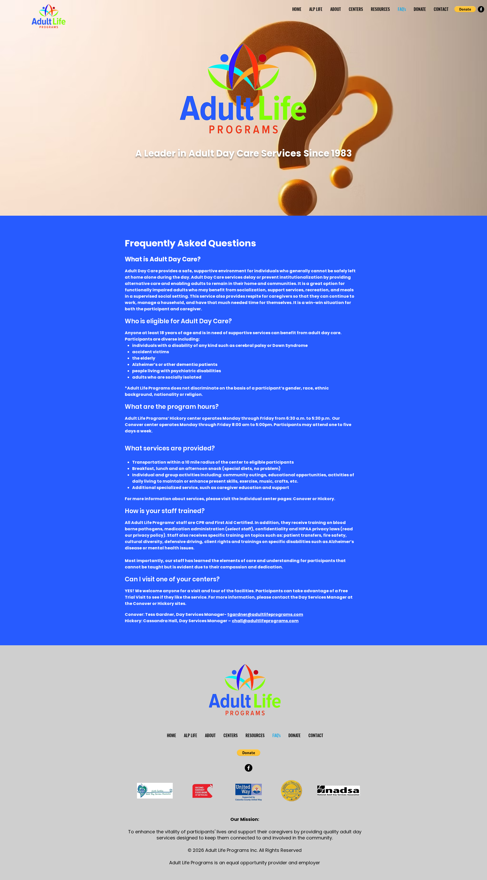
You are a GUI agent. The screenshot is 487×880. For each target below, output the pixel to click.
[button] (465, 9)
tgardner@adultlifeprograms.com (265, 614)
